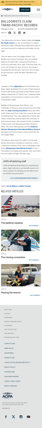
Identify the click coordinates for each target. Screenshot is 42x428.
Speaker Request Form (11, 337)
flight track (18, 86)
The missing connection (13, 257)
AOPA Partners (9, 333)
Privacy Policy (10, 367)
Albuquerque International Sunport (19, 148)
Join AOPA (7, 313)
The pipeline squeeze (12, 223)
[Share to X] (14, 32)
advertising (8, 353)
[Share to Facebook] (9, 32)
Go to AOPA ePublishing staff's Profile (23, 178)
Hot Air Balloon (12, 186)
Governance (8, 325)
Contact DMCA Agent (12, 381)
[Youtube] (28, 417)
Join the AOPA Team (10, 329)
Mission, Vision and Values (12, 321)
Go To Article (33, 225)
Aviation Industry (24, 186)
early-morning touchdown (17, 111)
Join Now (25, 10)
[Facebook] (6, 417)
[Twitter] (13, 417)
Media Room (8, 348)
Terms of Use (9, 358)
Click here (27, 4)
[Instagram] (21, 417)
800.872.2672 (6, 408)
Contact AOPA (9, 343)
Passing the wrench (11, 292)
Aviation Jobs (9, 372)
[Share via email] (24, 32)
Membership (8, 317)
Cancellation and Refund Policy (17, 362)
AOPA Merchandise (11, 376)
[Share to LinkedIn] (19, 32)
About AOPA (8, 309)
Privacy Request (10, 386)
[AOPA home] (7, 10)
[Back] (2, 16)
